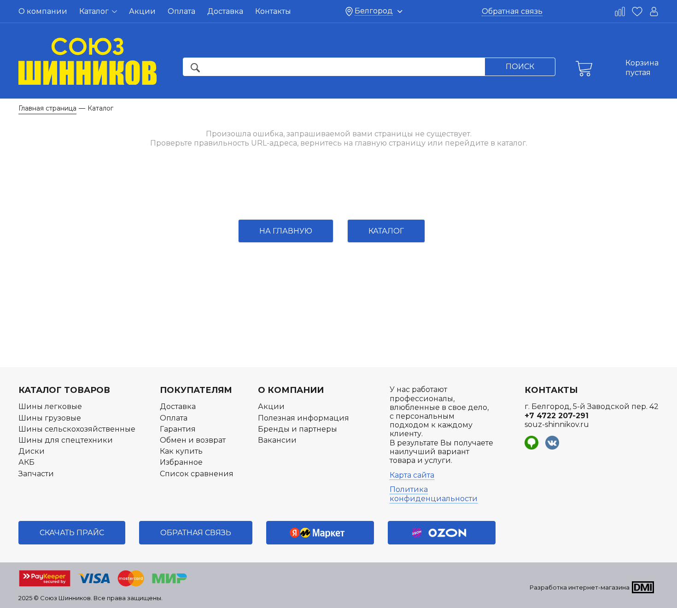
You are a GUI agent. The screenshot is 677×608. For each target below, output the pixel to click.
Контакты (273, 11)
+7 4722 (557, 415)
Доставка (225, 11)
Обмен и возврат (193, 440)
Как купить (181, 451)
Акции (142, 11)
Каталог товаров (64, 390)
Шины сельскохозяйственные (76, 429)
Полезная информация (303, 418)
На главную (285, 231)
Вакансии (277, 440)
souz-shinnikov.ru (557, 424)
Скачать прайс (72, 532)
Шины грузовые (49, 418)
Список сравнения (196, 473)
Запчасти (36, 473)
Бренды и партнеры (297, 429)
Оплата (181, 11)
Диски (31, 451)
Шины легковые (50, 406)
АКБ (26, 462)
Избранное (181, 462)
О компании (42, 11)
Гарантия (178, 429)
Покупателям (196, 390)
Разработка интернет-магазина (580, 587)
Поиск (520, 66)
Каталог (95, 11)
